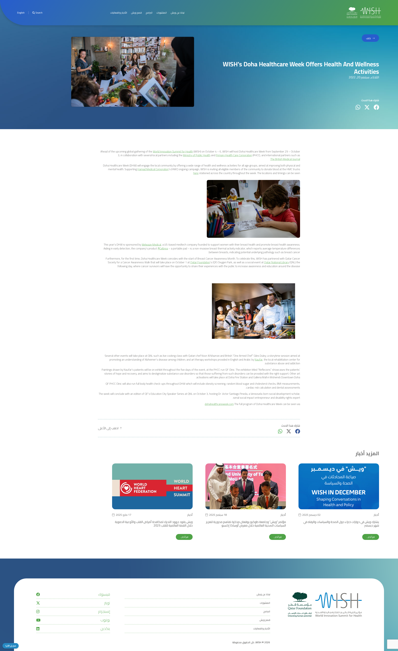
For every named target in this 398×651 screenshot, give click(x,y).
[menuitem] (21, 12)
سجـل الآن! (10, 645)
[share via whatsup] (358, 107)
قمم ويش (136, 12)
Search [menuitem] (38, 12)
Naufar (259, 360)
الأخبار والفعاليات (118, 12)
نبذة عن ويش (177, 12)
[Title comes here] (364, 12)
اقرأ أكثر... (371, 537)
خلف (368, 38)
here (196, 173)
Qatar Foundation (200, 262)
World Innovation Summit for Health (173, 152)
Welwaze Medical (151, 245)
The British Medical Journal (285, 159)
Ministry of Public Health (196, 155)
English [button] (21, 12)
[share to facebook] (376, 107)
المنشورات (161, 12)
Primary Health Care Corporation (234, 155)
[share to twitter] (367, 107)
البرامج (149, 12)
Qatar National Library (276, 262)
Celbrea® (163, 249)
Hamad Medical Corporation (153, 169)
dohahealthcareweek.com (219, 404)
